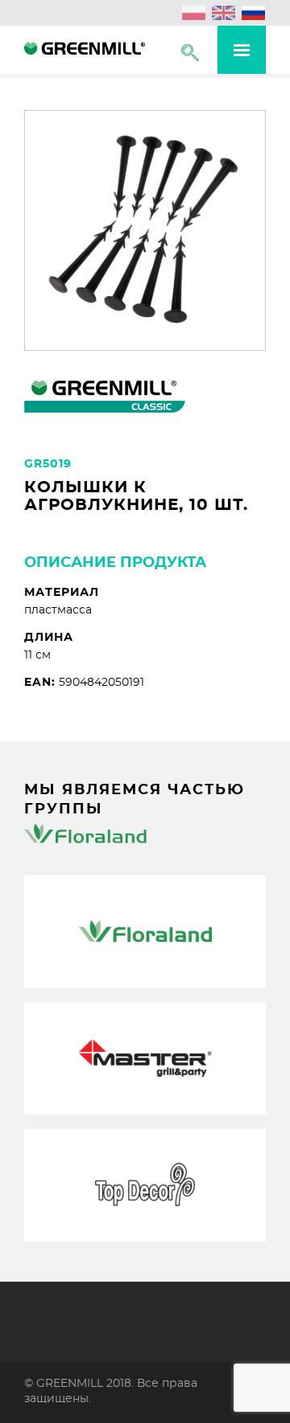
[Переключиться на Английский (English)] (224, 13)
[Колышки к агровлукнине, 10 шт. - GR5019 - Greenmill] (84, 50)
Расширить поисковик (190, 52)
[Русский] (254, 13)
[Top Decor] (145, 1185)
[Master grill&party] (145, 1058)
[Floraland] (145, 931)
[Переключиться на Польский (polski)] (194, 13)
